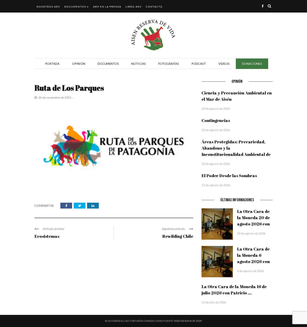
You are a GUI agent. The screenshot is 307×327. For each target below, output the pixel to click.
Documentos (75, 6)
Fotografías (168, 63)
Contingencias (216, 120)
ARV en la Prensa (107, 6)
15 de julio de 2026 (214, 302)
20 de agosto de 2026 (216, 108)
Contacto (154, 6)
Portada (52, 63)
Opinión (78, 63)
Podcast (199, 63)
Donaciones (252, 63)
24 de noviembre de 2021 (55, 97)
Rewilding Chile (177, 236)
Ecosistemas (46, 236)
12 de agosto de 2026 (216, 185)
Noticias (138, 63)
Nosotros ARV (48, 6)
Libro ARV (134, 6)
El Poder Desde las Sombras (229, 175)
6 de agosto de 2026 (250, 271)
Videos (224, 63)
